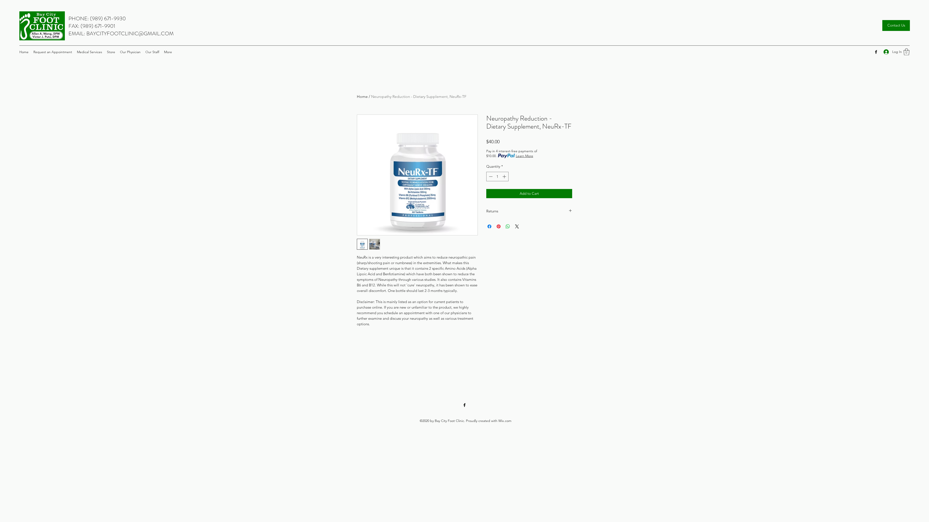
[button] (906, 51)
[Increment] (505, 176)
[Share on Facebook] (489, 226)
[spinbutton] (498, 176)
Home (362, 96)
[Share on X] (517, 226)
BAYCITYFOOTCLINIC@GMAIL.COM (130, 33)
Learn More (524, 156)
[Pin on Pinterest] (499, 226)
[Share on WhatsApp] (508, 226)
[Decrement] (490, 176)
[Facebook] (876, 52)
